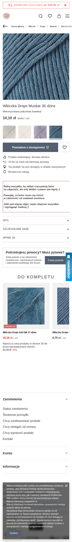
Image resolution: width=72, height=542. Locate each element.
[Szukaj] (40, 16)
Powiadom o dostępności (28, 147)
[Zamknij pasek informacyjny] (65, 5)
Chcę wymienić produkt (18, 432)
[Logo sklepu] (6, 16)
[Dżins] (55, 133)
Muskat (53, 26)
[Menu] (68, 16)
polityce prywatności (48, 501)
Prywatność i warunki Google (45, 507)
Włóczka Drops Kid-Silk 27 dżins (20, 332)
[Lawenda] (40, 133)
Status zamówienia (15, 408)
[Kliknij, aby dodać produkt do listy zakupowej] (64, 147)
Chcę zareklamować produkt (21, 420)
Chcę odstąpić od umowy (19, 426)
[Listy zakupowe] (49, 16)
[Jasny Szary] (9, 133)
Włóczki (31, 26)
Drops (42, 26)
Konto (7, 453)
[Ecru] (24, 133)
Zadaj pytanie (56, 260)
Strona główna (17, 26)
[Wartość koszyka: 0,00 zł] (59, 16)
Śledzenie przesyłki (15, 414)
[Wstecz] (5, 26)
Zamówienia (12, 399)
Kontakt (8, 439)
